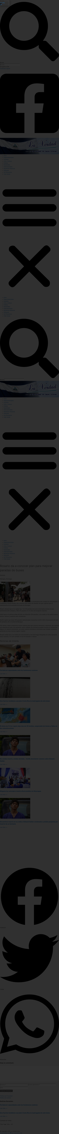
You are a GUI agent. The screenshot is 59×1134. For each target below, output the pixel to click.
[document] (29, 567)
